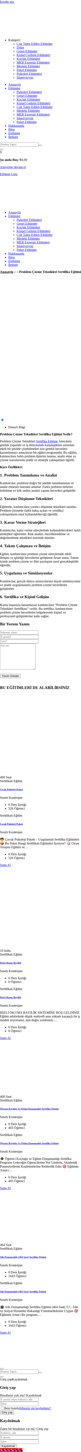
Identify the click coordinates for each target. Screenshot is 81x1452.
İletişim (13, 137)
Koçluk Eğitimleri (28, 58)
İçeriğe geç (7, 2)
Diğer (20, 47)
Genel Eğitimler (27, 51)
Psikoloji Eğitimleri (29, 73)
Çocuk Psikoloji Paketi (11, 789)
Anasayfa (14, 84)
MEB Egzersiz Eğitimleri (33, 62)
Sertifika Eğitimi (47, 441)
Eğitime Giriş (8, 174)
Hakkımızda (16, 125)
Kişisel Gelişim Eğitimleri (33, 55)
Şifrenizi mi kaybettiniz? (35, 1408)
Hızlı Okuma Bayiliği (10, 963)
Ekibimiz (14, 133)
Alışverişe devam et (13, 167)
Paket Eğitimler (27, 70)
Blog (11, 129)
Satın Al (5, 865)
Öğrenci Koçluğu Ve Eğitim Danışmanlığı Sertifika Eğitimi (29, 1109)
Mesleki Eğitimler (28, 66)
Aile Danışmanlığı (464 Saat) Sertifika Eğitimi (23, 1257)
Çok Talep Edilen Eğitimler (35, 44)
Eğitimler (14, 88)
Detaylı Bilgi (16, 427)
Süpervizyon (25, 77)
